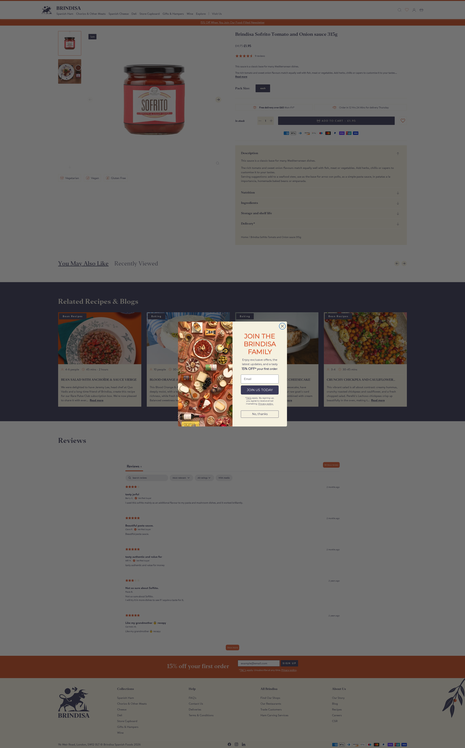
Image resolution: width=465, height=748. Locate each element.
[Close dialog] (282, 326)
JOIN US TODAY (260, 390)
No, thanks (260, 414)
